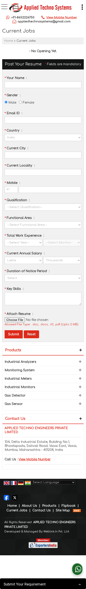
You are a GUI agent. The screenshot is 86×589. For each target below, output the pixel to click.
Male (11, 102)
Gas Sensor (14, 404)
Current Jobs (16, 510)
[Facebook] (6, 497)
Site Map (63, 510)
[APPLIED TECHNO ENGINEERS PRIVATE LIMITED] (40, 8)
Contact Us (41, 510)
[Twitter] (14, 497)
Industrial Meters (18, 378)
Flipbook (69, 505)
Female (28, 102)
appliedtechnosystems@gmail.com (44, 21)
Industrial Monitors (20, 387)
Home (8, 40)
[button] (61, 17)
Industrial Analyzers (20, 361)
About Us (29, 505)
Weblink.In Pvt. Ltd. (56, 531)
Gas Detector (15, 395)
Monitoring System (20, 370)
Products (13, 350)
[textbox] (43, 155)
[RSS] (77, 510)
